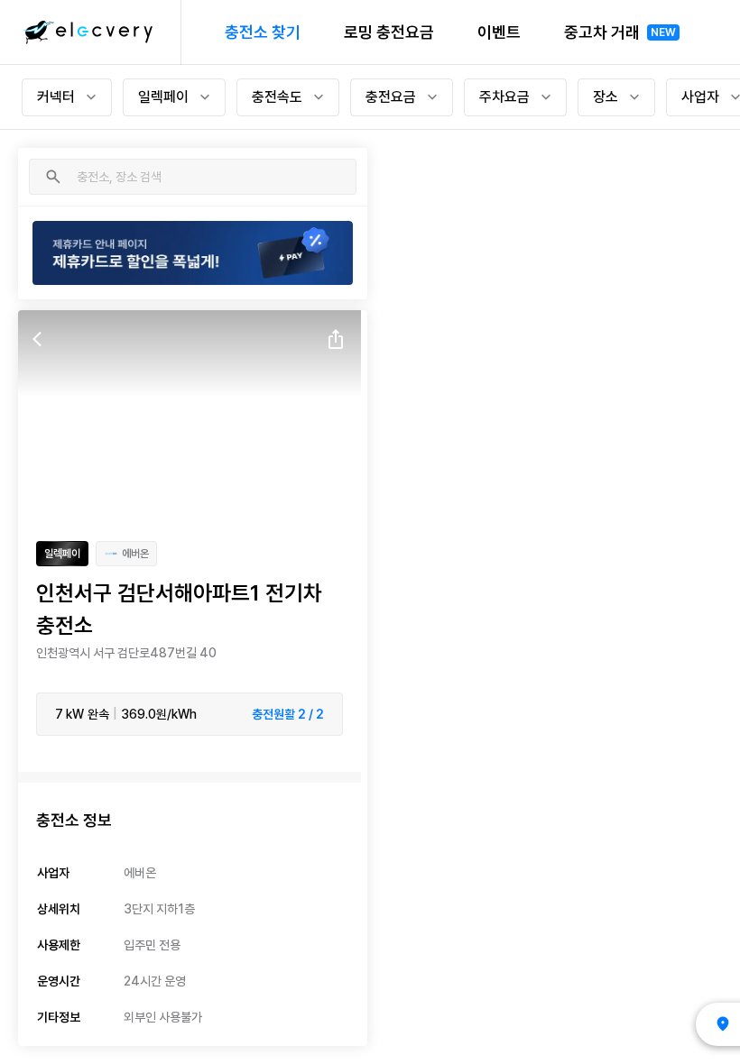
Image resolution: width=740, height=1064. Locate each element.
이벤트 (499, 32)
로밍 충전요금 (389, 32)
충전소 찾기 (263, 32)
